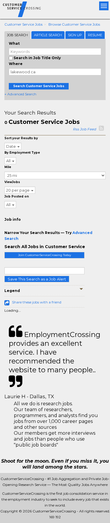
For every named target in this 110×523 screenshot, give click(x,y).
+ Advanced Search (20, 94)
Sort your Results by (21, 138)
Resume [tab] (95, 35)
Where (16, 64)
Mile (7, 167)
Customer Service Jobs (23, 24)
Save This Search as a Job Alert (37, 279)
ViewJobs (12, 182)
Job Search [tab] (17, 35)
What (14, 43)
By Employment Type (22, 153)
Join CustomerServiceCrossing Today (44, 255)
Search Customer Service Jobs (38, 86)
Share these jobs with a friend (36, 302)
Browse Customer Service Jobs (74, 24)
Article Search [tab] (48, 35)
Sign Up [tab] (75, 35)
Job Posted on (16, 196)
